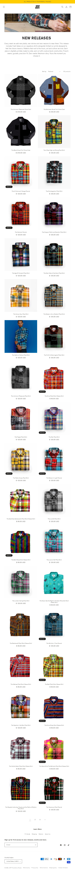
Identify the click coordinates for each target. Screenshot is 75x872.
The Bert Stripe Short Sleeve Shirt (20, 560)
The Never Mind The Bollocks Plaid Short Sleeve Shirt (54, 766)
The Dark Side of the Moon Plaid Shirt (54, 273)
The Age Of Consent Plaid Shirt (21, 273)
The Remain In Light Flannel (54, 478)
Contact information (63, 867)
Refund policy (26, 867)
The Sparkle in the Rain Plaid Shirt (20, 725)
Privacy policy (35, 867)
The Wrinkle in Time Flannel (54, 643)
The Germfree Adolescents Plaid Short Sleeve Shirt (21, 519)
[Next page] (45, 820)
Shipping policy (53, 867)
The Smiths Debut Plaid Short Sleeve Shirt (21, 766)
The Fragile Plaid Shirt (21, 437)
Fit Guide (27, 834)
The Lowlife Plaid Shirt (54, 519)
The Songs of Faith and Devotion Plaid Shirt (54, 232)
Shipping (34, 834)
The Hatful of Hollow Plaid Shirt (21, 355)
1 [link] (30, 819)
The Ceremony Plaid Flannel (54, 807)
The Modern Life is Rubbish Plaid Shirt (54, 314)
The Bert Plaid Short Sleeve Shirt (54, 684)
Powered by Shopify (17, 867)
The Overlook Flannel (21, 232)
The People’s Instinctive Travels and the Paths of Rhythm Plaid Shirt (20, 808)
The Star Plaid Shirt (54, 437)
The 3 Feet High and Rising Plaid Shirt (54, 150)
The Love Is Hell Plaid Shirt (54, 560)
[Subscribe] (35, 845)
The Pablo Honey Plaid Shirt (21, 478)
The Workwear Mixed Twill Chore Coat (54, 109)
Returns (41, 834)
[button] (4, 7)
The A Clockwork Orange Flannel (21, 191)
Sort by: (44, 71)
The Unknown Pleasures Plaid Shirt (21, 396)
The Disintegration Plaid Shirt (54, 191)
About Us (47, 834)
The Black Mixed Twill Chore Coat (20, 150)
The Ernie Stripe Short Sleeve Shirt (54, 725)
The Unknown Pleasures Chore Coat (21, 109)
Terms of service (44, 867)
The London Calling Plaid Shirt (20, 601)
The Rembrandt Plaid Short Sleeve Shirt (21, 643)
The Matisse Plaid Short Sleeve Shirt (21, 684)
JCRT (10, 867)
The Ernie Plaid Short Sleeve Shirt (54, 396)
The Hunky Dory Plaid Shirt (20, 314)
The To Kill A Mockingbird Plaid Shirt (54, 355)
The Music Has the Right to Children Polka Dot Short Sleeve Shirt (54, 601)
